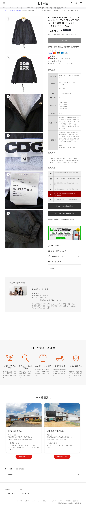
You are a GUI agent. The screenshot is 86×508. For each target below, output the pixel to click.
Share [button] (52, 268)
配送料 (55, 34)
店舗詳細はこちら (24, 456)
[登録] (40, 474)
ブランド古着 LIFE (25, 501)
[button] (4, 3)
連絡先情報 (78, 503)
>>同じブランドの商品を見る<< (64, 206)
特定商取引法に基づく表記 (65, 503)
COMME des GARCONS (15, 10)
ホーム (7, 10)
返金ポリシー (46, 501)
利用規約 (68, 501)
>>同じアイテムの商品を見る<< (64, 213)
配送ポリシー (77, 501)
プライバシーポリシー (58, 501)
